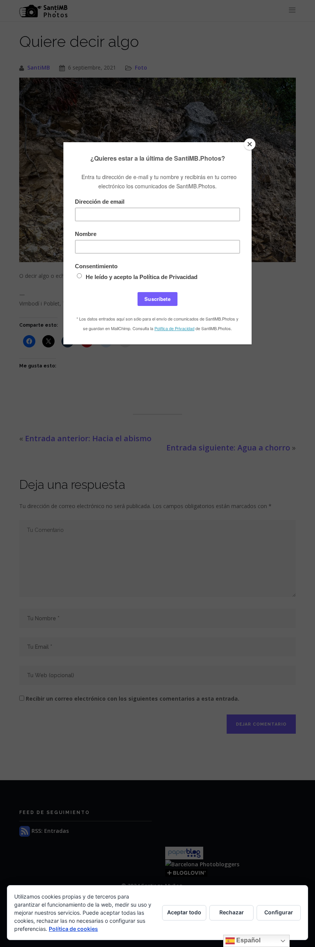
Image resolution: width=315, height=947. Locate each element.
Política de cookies (73, 928)
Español (247, 940)
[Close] (249, 144)
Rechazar (231, 912)
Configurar (278, 912)
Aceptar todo (184, 912)
